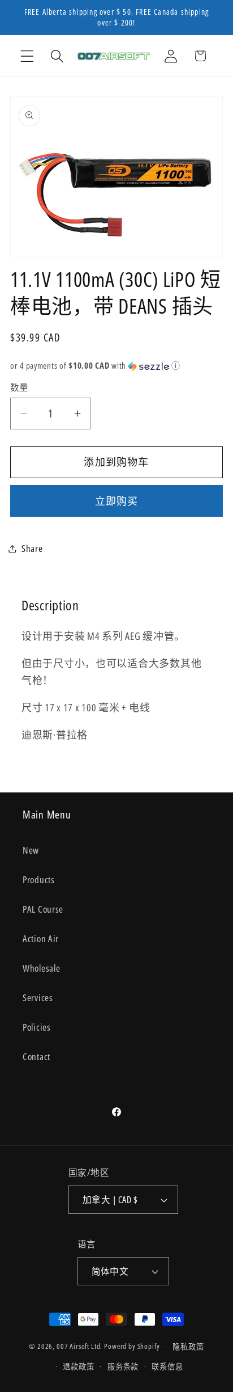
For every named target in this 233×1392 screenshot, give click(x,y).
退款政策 (78, 1366)
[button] (27, 56)
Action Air (41, 938)
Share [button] (32, 548)
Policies (37, 1027)
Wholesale (41, 968)
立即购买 (117, 501)
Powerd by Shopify (131, 1347)
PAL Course (43, 909)
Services (38, 997)
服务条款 (123, 1366)
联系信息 (167, 1366)
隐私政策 (188, 1347)
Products (39, 879)
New (31, 850)
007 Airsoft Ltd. (79, 1347)
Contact (36, 1056)
